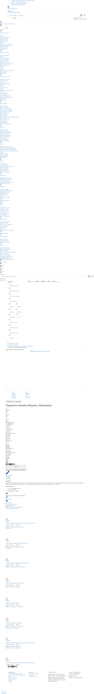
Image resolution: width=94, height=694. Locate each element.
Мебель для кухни (14, 285)
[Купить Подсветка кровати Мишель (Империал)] (14, 395)
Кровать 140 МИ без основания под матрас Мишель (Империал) (20, 523)
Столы (19, 317)
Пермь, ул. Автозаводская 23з (18, 4)
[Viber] (12, 464)
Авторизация (3, 280)
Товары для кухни (14, 332)
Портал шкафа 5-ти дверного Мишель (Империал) (17, 563)
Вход (16, 8)
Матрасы (12, 306)
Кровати (12, 338)
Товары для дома (14, 327)
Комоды (12, 312)
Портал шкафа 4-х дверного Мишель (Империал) (17, 543)
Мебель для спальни (15, 291)
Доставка (10, 680)
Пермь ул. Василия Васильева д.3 (19, 3)
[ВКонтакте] (6, 464)
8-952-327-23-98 (77, 17)
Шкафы (19, 306)
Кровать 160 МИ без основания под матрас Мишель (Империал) (20, 642)
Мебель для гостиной (15, 296)
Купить (7, 446)
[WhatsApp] (14, 464)
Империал (8, 430)
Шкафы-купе (20, 312)
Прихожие (12, 317)
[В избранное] (7, 460)
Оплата (10, 681)
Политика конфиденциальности (15, 673)
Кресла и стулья (13, 322)
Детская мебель (13, 301)
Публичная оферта (12, 677)
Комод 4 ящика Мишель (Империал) (14, 622)
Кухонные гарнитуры (33, 673)
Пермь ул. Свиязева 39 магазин (18, 2)
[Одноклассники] (8, 464)
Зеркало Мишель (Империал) (12, 603)
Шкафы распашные (33, 676)
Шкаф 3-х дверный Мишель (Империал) (15, 583)
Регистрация (12, 8)
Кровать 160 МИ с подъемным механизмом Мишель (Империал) (20, 662)
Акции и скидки (11, 679)
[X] (10, 464)
